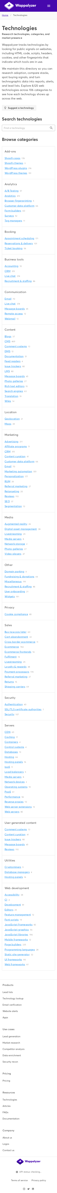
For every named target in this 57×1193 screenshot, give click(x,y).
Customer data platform (19, 205)
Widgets (10, 596)
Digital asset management (21, 528)
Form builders (13, 210)
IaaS (7, 766)
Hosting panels (14, 761)
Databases (11, 751)
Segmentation (13, 506)
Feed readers (12, 361)
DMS (7, 351)
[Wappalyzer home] (20, 6)
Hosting (9, 756)
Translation (11, 396)
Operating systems (16, 786)
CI (6, 899)
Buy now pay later (15, 631)
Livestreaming (13, 533)
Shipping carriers (15, 686)
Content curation (15, 456)
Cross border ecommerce (20, 641)
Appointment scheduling (19, 238)
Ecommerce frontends (18, 651)
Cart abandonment (16, 636)
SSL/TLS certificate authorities (23, 709)
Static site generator (17, 954)
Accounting (11, 266)
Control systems (14, 747)
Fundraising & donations (19, 576)
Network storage (15, 543)
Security (9, 714)
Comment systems (16, 346)
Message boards (15, 308)
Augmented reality (16, 523)
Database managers (17, 872)
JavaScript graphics (17, 929)
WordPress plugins (16, 168)
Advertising (11, 441)
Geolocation (12, 418)
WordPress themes (16, 173)
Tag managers (13, 220)
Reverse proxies (14, 801)
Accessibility (12, 894)
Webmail (10, 318)
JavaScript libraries (16, 934)
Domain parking (14, 571)
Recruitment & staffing (18, 281)
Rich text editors (14, 386)
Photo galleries (14, 381)
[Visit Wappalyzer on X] (28, 1189)
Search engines (14, 391)
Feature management (18, 914)
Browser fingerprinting (18, 200)
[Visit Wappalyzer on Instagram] (24, 1189)
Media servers (13, 538)
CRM (7, 271)
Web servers (12, 811)
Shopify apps (12, 158)
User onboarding (15, 591)
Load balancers (14, 771)
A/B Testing (12, 190)
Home (5, 15)
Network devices (15, 781)
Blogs (8, 336)
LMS (7, 371)
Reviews (9, 496)
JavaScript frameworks (18, 924)
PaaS (8, 791)
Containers (11, 741)
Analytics (10, 195)
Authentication (14, 704)
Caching (10, 737)
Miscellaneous (13, 581)
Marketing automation (18, 471)
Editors (9, 909)
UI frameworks (13, 959)
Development (13, 904)
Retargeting (12, 491)
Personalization (14, 476)
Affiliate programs (16, 446)
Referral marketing (16, 486)
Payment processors (17, 671)
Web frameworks (15, 964)
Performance (12, 796)
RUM (7, 481)
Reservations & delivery (19, 243)
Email (8, 298)
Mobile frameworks (16, 939)
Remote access (14, 313)
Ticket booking (13, 248)
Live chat (10, 275)
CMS (7, 341)
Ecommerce (12, 646)
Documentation (14, 356)
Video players (13, 553)
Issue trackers (13, 366)
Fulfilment (11, 656)
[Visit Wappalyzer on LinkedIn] (33, 1189)
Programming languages (20, 949)
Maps (8, 423)
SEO (7, 501)
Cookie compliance (16, 614)
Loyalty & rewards (15, 666)
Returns (9, 681)
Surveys (9, 215)
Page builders (13, 944)
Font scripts (12, 919)
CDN (7, 732)
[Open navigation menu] (49, 6)
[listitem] (28, 992)
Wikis (8, 401)
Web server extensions (18, 806)
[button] (28, 128)
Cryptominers (13, 867)
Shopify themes (14, 163)
